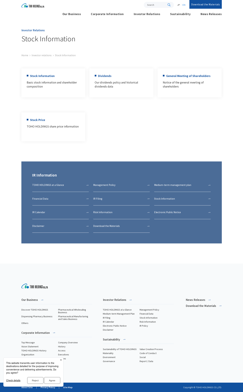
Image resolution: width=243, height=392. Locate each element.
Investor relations (42, 55)
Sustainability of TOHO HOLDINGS (120, 349)
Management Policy (149, 309)
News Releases (195, 299)
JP (178, 4)
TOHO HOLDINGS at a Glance (117, 309)
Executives (63, 354)
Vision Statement (29, 346)
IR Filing (106, 317)
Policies (62, 358)
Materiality (108, 353)
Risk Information (148, 321)
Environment (109, 357)
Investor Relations (114, 300)
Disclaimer (108, 329)
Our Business (29, 300)
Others (24, 323)
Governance (109, 361)
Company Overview (68, 342)
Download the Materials (205, 4)
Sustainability (111, 339)
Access (61, 350)
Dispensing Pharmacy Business (36, 316)
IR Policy (144, 325)
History (61, 346)
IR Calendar (108, 321)
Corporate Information (35, 333)
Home (24, 55)
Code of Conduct (148, 353)
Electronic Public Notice (115, 325)
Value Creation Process (151, 349)
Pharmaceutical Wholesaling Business (72, 311)
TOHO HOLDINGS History (33, 350)
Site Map (67, 387)
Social (143, 357)
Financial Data (146, 313)
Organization (27, 354)
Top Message (28, 342)
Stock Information (148, 317)
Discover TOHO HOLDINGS (34, 309)
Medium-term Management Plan (119, 313)
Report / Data (146, 361)
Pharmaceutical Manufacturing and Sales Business (73, 317)
